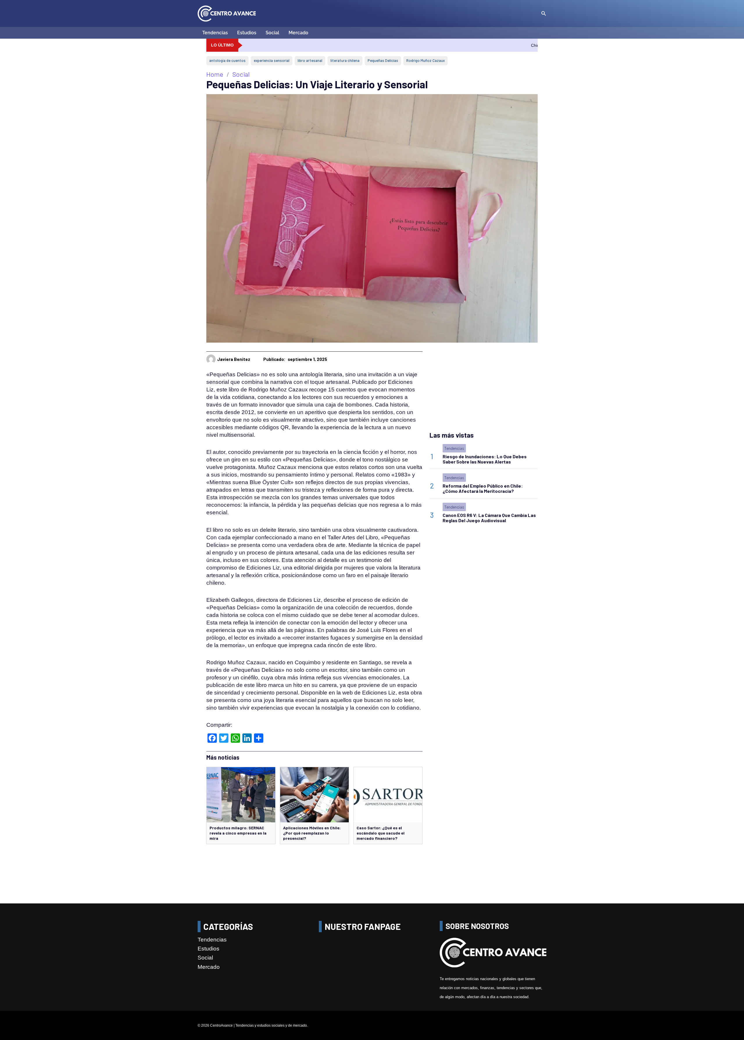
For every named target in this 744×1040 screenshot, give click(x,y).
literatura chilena (345, 60)
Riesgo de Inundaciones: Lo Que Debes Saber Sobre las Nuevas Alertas (485, 459)
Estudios (246, 32)
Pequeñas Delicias (383, 60)
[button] (543, 13)
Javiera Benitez (233, 359)
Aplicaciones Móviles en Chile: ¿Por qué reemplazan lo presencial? (312, 833)
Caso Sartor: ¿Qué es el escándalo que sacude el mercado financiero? (381, 833)
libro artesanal (310, 60)
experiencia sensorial (271, 60)
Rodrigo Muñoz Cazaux (425, 60)
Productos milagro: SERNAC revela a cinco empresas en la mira (238, 833)
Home (214, 74)
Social (272, 32)
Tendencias (215, 32)
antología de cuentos (227, 60)
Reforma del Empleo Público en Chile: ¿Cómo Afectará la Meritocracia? (483, 488)
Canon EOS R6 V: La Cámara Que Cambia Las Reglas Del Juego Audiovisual (489, 517)
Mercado (298, 32)
